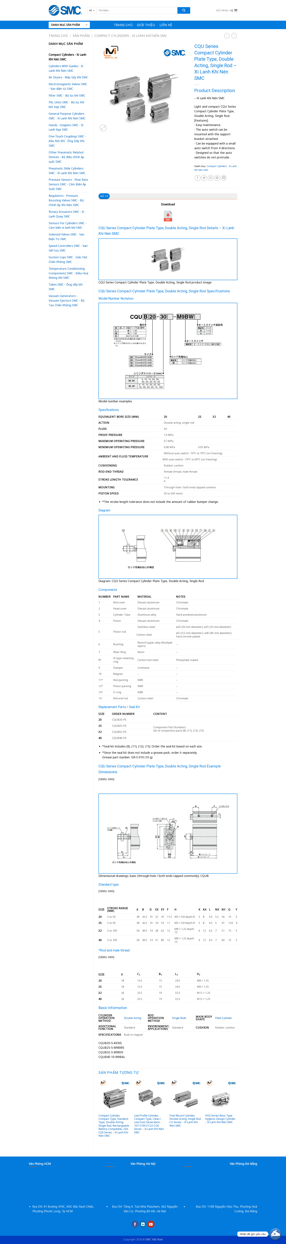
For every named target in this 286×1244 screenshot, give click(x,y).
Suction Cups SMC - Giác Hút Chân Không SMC (68, 259)
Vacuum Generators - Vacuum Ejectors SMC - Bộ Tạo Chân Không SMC (67, 300)
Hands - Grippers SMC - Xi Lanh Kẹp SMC (66, 127)
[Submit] (183, 10)
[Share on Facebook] (198, 178)
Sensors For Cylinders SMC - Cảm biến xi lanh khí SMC (67, 225)
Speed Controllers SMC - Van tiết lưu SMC (68, 248)
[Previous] (98, 1112)
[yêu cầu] (275, 1234)
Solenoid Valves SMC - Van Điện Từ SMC (66, 236)
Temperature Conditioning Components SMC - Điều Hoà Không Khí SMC (68, 273)
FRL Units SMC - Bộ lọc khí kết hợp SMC (66, 104)
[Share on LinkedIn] (224, 178)
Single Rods (179, 1018)
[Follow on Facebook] (135, 1224)
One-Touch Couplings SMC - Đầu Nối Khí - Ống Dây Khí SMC (67, 141)
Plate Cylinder (223, 1018)
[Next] (237, 1112)
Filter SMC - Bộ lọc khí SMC (67, 95)
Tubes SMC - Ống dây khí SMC (65, 286)
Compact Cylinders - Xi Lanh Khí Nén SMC (131, 35)
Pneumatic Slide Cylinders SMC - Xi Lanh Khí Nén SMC (67, 170)
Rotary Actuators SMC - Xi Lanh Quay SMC (66, 214)
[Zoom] (103, 128)
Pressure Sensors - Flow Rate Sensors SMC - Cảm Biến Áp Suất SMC (68, 184)
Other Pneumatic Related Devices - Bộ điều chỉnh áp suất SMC (66, 157)
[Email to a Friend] (211, 178)
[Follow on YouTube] (151, 1224)
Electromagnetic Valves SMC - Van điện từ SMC (68, 86)
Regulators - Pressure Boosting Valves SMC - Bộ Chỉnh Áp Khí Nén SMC (66, 200)
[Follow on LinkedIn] (143, 1224)
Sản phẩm (81, 35)
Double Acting (132, 1018)
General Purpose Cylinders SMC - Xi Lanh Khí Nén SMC (67, 116)
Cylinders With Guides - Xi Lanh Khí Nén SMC (66, 68)
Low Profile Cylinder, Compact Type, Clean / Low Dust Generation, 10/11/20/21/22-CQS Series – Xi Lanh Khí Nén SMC (149, 1124)
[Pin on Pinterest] (217, 178)
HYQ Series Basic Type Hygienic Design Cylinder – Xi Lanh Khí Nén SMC (220, 1119)
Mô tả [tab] (104, 196)
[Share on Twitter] (204, 178)
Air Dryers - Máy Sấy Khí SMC (68, 77)
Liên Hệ (166, 25)
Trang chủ (123, 25)
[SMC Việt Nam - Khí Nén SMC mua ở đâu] (65, 10)
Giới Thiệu (146, 25)
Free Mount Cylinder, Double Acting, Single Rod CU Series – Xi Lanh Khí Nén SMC (185, 1120)
